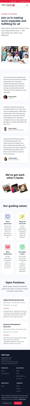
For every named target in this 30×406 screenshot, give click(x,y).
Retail (18, 371)
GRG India (5, 355)
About (18, 386)
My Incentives (5, 373)
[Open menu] (27, 5)
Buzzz (3, 371)
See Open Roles (8, 41)
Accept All (18, 403)
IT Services (19, 378)
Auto (17, 373)
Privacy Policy (22, 399)
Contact (18, 391)
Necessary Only (7, 403)
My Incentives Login (24, 1)
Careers (18, 388)
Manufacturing (20, 376)
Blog (2, 386)
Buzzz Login (13, 1)
